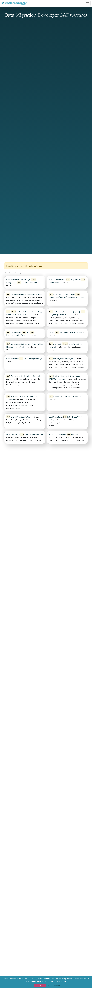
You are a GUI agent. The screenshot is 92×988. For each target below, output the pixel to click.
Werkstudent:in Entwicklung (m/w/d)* (24, 358)
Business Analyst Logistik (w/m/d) (65, 396)
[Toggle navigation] (87, 3)
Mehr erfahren (54, 985)
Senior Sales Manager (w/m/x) (63, 434)
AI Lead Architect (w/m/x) (19, 417)
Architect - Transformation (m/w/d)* (65, 345)
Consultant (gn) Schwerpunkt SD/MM (24, 294)
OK (40, 985)
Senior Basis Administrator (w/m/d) (65, 332)
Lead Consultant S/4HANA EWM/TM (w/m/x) (65, 418)
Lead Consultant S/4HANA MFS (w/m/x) (24, 434)
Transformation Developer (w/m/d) (23, 376)
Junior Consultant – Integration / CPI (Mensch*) (67, 281)
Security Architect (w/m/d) (62, 358)
